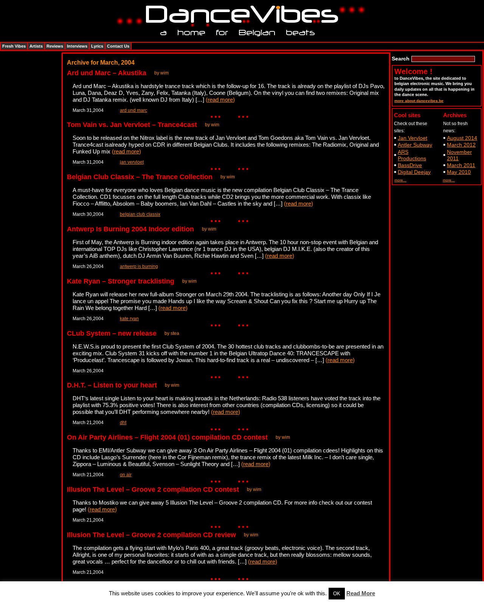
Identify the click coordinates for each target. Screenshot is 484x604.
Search (401, 59)
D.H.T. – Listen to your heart (112, 385)
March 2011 (461, 165)
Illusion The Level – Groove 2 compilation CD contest (153, 489)
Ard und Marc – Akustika (106, 73)
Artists (36, 46)
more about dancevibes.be (419, 101)
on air (126, 474)
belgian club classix (140, 214)
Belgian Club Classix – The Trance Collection (140, 177)
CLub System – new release (112, 333)
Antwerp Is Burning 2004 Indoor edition (130, 229)
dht (123, 422)
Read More (360, 593)
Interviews (77, 46)
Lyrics (97, 46)
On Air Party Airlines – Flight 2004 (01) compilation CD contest (167, 437)
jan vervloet (132, 162)
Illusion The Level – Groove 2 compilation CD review (151, 535)
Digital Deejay (414, 172)
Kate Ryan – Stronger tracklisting (120, 281)
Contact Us (118, 46)
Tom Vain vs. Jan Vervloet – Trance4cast (132, 125)
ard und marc (133, 110)
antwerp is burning (139, 266)
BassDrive (410, 165)
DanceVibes (239, 14)
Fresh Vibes (14, 46)
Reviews (55, 46)
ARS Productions (412, 155)
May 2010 (459, 172)
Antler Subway (415, 145)
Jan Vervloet (412, 138)
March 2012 (461, 145)
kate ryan (129, 318)
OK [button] (336, 593)
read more (220, 99)
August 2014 (462, 138)
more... (400, 180)
